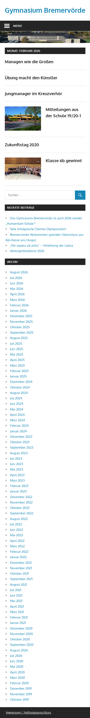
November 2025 (21, 322)
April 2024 (17, 415)
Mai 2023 (16, 469)
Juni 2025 (16, 349)
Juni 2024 (16, 404)
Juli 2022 (16, 524)
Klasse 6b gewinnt (64, 160)
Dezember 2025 (21, 316)
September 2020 (21, 645)
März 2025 (17, 365)
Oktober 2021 (19, 573)
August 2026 (19, 272)
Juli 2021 (15, 590)
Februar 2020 (19, 683)
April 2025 (17, 360)
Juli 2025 (16, 344)
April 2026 (17, 294)
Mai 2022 (16, 535)
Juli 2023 (16, 459)
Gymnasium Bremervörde (45, 10)
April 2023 (17, 475)
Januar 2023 (18, 491)
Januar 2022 (18, 557)
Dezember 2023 (21, 437)
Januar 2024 (18, 431)
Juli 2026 (16, 278)
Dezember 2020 (21, 628)
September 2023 (21, 447)
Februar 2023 (19, 486)
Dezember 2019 (21, 688)
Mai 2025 (16, 354)
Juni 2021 (16, 595)
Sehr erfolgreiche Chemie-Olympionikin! (38, 229)
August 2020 (19, 650)
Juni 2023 (16, 464)
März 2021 (17, 612)
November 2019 (21, 694)
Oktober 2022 (20, 508)
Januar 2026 (18, 311)
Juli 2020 (16, 656)
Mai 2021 (16, 601)
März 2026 (17, 300)
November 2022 (21, 502)
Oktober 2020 (20, 639)
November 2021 (21, 568)
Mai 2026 (16, 289)
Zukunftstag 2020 (22, 144)
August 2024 (19, 393)
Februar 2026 (19, 305)
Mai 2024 (16, 409)
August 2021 (18, 585)
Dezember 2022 (21, 497)
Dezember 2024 (21, 382)
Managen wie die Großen (29, 61)
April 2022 (17, 541)
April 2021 (17, 606)
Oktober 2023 (20, 442)
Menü (17, 26)
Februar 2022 (19, 552)
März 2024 (17, 420)
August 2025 (19, 338)
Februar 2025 (19, 371)
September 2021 (21, 579)
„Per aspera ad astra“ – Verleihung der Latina (41, 245)
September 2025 (21, 332)
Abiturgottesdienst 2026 (27, 251)
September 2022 (21, 513)
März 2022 (17, 546)
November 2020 (21, 634)
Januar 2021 (18, 623)
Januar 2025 (18, 376)
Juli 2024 (16, 398)
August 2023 (19, 453)
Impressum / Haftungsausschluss (28, 712)
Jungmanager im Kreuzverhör (33, 93)
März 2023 (17, 480)
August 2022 (19, 519)
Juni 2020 (16, 661)
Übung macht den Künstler (31, 77)
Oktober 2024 (20, 387)
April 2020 (17, 672)
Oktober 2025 (20, 327)
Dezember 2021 (21, 563)
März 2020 (17, 678)
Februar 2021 (19, 617)
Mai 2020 (16, 667)
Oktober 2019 (19, 700)
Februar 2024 (19, 426)
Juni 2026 (16, 283)
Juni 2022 (16, 530)
